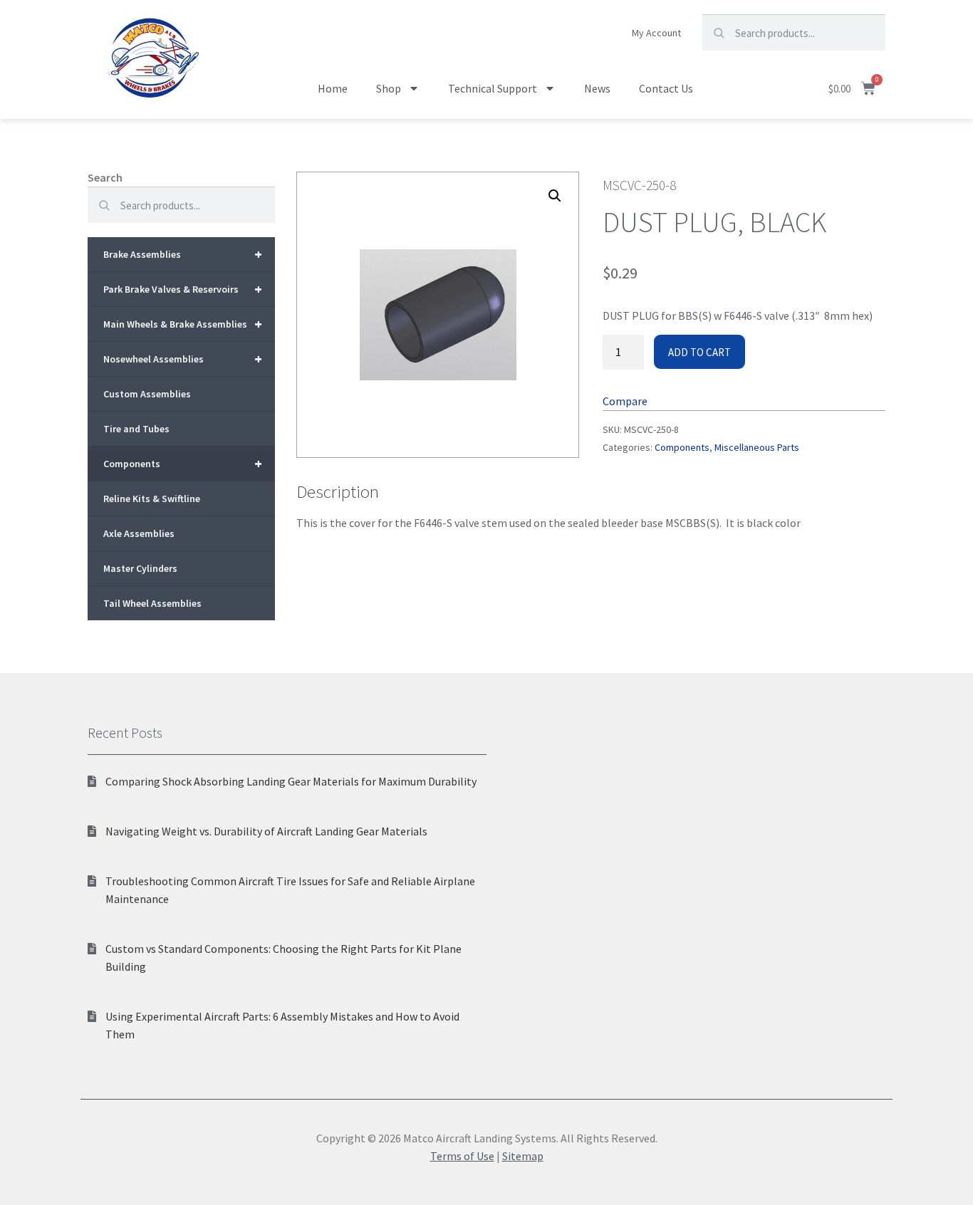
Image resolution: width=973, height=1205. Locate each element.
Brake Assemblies (182, 254)
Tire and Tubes (136, 428)
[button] (555, 196)
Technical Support (492, 88)
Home (333, 88)
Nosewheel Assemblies (182, 358)
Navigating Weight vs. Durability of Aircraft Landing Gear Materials (266, 831)
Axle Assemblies (139, 533)
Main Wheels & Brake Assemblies (182, 324)
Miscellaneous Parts (756, 447)
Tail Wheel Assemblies (152, 603)
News (597, 88)
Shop (388, 88)
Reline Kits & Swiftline (151, 498)
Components (182, 463)
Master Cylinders (140, 568)
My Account (656, 32)
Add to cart (699, 352)
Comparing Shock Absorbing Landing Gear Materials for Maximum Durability (291, 781)
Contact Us (666, 88)
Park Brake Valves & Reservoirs (182, 289)
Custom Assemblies (147, 393)
